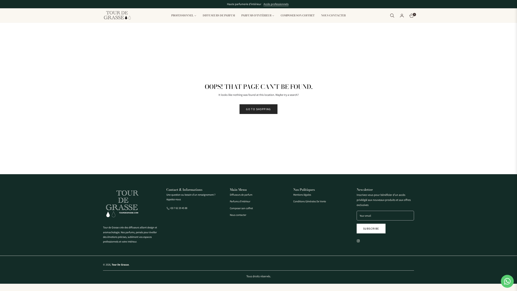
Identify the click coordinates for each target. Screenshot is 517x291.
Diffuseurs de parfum (241, 194)
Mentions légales (302, 194)
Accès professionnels (276, 4)
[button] (392, 15)
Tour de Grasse (120, 264)
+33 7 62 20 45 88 (178, 208)
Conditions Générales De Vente (309, 201)
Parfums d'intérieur (240, 201)
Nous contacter (238, 215)
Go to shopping (258, 109)
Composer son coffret (241, 208)
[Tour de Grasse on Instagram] (359, 240)
